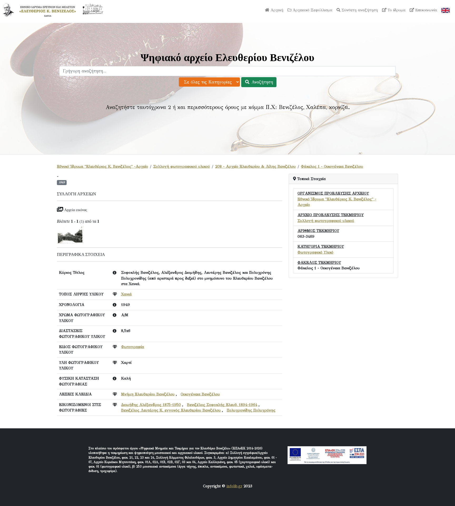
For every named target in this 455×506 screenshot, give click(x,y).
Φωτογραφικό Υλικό (315, 252)
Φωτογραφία (132, 346)
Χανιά (126, 294)
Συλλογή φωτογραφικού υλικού (181, 166)
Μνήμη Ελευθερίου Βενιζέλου (148, 394)
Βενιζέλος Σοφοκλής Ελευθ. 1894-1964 (222, 404)
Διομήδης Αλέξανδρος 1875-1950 (151, 404)
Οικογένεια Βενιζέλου (200, 394)
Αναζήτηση (261, 82)
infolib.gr (234, 486)
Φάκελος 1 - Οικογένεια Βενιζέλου (332, 166)
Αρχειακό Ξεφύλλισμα (311, 10)
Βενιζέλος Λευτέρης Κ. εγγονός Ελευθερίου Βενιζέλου (171, 410)
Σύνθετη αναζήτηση (359, 10)
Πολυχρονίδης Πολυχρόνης (251, 410)
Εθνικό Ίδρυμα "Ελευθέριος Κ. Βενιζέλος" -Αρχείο (102, 166)
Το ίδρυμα (395, 10)
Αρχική (276, 10)
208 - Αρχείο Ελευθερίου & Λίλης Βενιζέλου (255, 166)
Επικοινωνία (425, 10)
